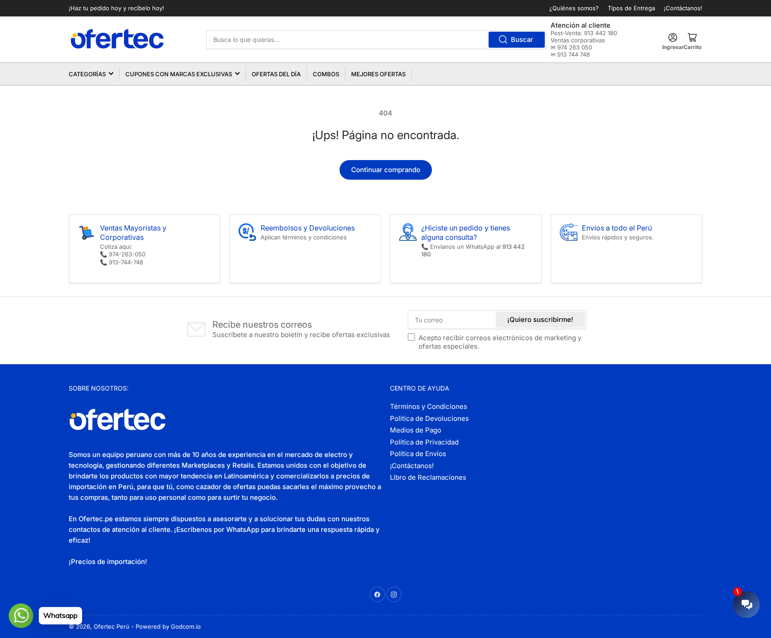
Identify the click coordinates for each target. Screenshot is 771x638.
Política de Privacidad (424, 442)
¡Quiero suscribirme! (540, 319)
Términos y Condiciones (428, 406)
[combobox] (376, 39)
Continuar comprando (385, 169)
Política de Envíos (418, 453)
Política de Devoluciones (429, 418)
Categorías (87, 74)
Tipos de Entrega (631, 8)
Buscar (522, 39)
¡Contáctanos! (683, 8)
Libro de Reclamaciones (428, 477)
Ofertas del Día (276, 74)
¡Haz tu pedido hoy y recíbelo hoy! (116, 8)
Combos (326, 74)
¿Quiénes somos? (574, 8)
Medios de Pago (415, 430)
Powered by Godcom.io (168, 626)
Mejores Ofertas (378, 74)
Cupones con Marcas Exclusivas (178, 74)
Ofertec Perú (111, 626)
